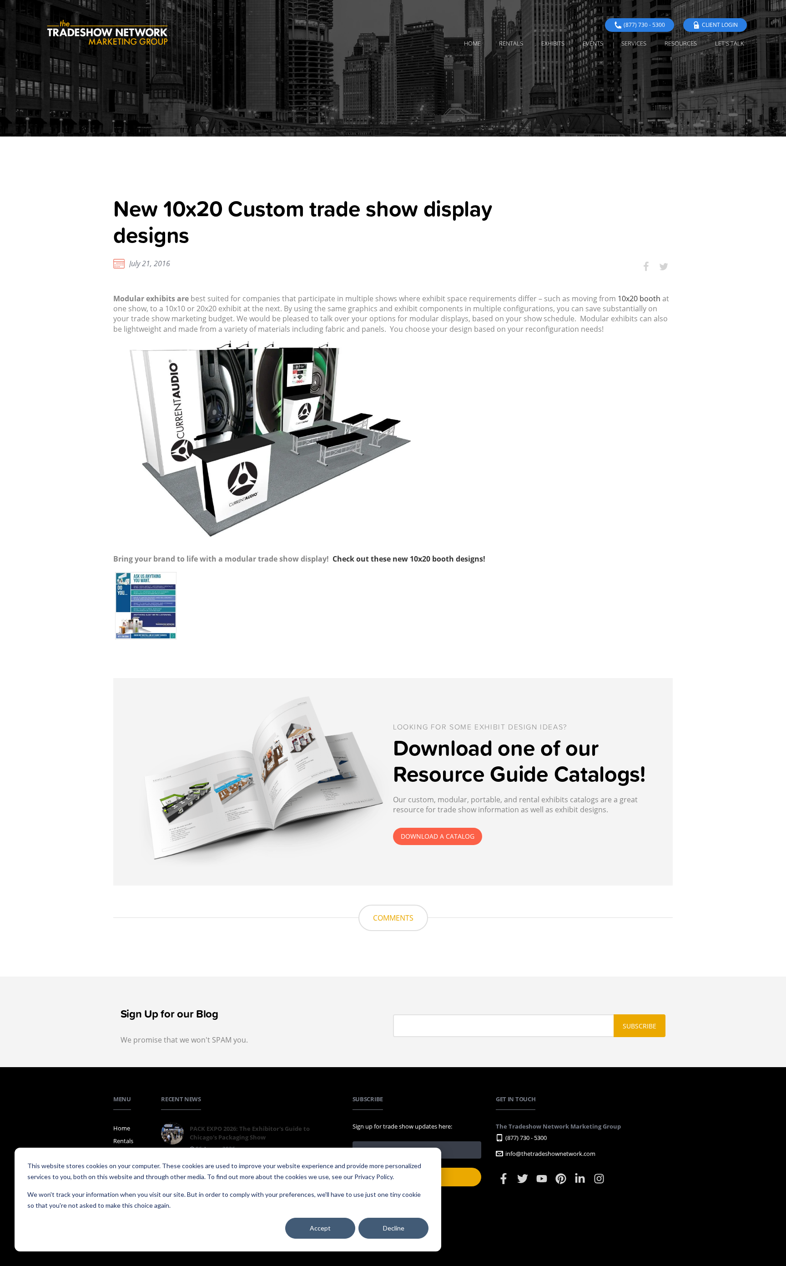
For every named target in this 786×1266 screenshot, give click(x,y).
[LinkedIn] (580, 1182)
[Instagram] (599, 1182)
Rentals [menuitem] (511, 43)
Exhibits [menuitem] (552, 43)
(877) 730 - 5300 (644, 25)
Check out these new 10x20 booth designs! (409, 559)
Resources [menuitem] (681, 43)
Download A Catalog (437, 836)
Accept (320, 1228)
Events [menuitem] (593, 43)
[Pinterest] (561, 1182)
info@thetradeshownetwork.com (550, 1154)
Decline (393, 1228)
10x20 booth (639, 299)
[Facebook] (504, 1182)
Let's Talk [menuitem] (729, 43)
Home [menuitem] (472, 43)
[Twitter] (523, 1182)
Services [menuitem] (633, 43)
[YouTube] (542, 1182)
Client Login (720, 25)
